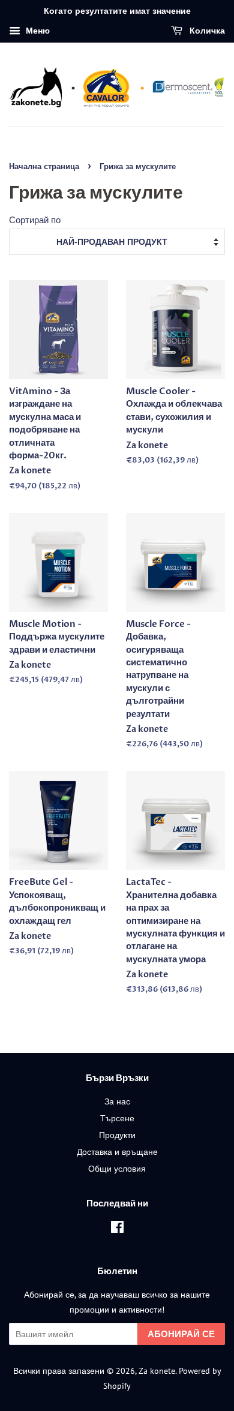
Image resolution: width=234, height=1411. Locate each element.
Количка (206, 30)
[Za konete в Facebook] (117, 1229)
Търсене (117, 1118)
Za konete (157, 1370)
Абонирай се (181, 1334)
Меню (36, 30)
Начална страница (44, 166)
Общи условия (117, 1168)
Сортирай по (35, 220)
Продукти (117, 1134)
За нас (117, 1101)
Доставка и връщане (117, 1151)
